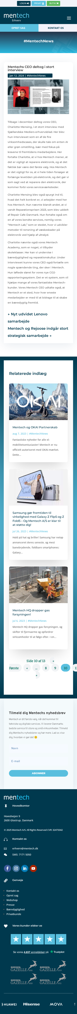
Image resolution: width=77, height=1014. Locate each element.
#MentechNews (36, 75)
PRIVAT (38, 3)
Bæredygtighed (15, 909)
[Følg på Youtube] (33, 868)
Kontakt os (12, 890)
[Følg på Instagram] (16, 868)
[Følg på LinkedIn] (24, 868)
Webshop (12, 900)
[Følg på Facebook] (7, 868)
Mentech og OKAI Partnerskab (35, 427)
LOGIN (23, 3)
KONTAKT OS (56, 28)
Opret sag (12, 895)
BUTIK (52, 3)
